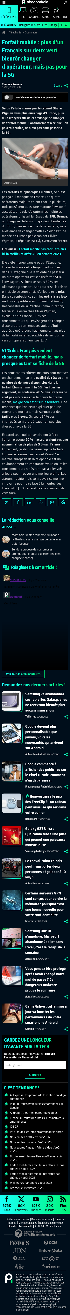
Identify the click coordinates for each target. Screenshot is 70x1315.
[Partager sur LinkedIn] (29, 502)
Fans (7, 1207)
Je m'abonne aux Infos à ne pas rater (35, 97)
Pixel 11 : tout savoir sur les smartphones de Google (37, 1105)
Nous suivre (63, 502)
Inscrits (49, 1207)
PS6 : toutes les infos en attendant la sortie (36, 1132)
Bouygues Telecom (29, 25)
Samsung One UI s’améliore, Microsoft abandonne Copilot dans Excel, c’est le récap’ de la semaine (45, 942)
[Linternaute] (50, 1251)
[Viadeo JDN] (19, 1266)
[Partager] (66, 86)
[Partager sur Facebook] (18, 502)
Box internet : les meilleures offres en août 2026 (36, 1158)
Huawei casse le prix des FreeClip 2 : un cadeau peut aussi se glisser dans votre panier (45, 804)
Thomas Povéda (12, 84)
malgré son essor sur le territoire (36, 402)
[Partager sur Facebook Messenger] (40, 502)
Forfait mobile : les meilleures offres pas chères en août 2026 (35, 1175)
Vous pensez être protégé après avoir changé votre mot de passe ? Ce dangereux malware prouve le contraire (45, 979)
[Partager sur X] (6, 502)
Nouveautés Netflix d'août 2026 (30, 1137)
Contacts (59, 1219)
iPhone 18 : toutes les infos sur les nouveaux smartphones (37, 1119)
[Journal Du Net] (19, 1250)
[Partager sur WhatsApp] (52, 502)
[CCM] (50, 1243)
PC (23, 16)
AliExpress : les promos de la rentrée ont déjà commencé (38, 1097)
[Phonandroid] (9, 1278)
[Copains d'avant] (50, 1258)
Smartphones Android (37, 786)
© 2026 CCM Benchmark (47, 1226)
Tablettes (30, 716)
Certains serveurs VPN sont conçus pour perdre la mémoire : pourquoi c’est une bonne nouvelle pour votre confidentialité (46, 904)
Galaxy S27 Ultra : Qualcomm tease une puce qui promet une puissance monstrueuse (45, 836)
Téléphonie (9, 16)
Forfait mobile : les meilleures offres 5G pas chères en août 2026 (37, 1167)
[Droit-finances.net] (19, 1258)
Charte (12, 1226)
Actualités (31, 883)
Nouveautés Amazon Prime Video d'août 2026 (35, 1149)
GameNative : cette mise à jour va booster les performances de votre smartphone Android (46, 1014)
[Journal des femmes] (19, 1243)
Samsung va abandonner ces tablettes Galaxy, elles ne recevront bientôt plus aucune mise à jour (46, 702)
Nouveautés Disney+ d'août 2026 (31, 1142)
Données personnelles (51, 1222)
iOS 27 (14, 1127)
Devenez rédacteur (41, 1219)
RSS (63, 1207)
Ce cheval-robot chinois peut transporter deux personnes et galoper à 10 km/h (45, 869)
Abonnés (36, 1207)
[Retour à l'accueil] (35, 2)
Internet (29, 921)
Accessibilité (25, 1226)
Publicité (11, 1222)
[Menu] (4, 2)
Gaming (34, 16)
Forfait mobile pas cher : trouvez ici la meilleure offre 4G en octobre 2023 (34, 251)
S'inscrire (35, 1074)
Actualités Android (35, 754)
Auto (45, 16)
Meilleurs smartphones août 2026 (31, 1183)
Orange (53, 25)
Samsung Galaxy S (35, 851)
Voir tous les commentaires (23, 674)
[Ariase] (50, 1266)
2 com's (58, 86)
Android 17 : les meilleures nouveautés (34, 1113)
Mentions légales (27, 1222)
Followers (21, 1207)
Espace (56, 16)
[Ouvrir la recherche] (65, 2)
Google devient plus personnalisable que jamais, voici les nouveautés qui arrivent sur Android (44, 737)
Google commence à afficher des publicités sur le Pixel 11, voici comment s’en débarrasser (45, 772)
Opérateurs (31, 32)
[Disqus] (35, 621)
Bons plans (31, 819)
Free (44, 25)
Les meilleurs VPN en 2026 (27, 1188)
